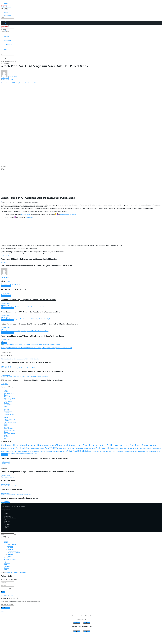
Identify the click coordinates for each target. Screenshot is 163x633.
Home (5, 3)
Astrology (7, 391)
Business (6, 403)
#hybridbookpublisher (66, 448)
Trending (6, 12)
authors (115, 448)
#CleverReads (52, 447)
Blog (5, 527)
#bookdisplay (26, 445)
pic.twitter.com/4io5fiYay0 (68, 214)
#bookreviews (149, 445)
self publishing (6, 286)
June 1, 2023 (4, 341)
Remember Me (7, 589)
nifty (125, 451)
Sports (6, 432)
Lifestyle (6, 420)
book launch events (9, 398)
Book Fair (7, 396)
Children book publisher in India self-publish (56, 451)
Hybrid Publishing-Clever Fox (109, 451)
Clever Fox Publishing (19, 506)
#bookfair (37, 445)
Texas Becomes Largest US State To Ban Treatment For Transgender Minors (31, 312)
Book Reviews (8, 401)
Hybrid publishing (9, 419)
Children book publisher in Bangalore (37, 451)
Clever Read (13, 76)
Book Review (8, 399)
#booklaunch (62, 445)
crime (5, 406)
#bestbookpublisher (10, 445)
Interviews (7, 521)
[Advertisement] (52, 49)
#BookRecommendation (94, 445)
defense (6, 407)
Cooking (9, 556)
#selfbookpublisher (104, 448)
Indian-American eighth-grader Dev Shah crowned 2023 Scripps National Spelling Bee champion (39, 324)
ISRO (122, 451)
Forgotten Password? (7, 595)
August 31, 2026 (5, 463)
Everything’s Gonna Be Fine (11, 489)
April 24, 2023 (5, 78)
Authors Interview (9, 393)
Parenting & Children (10, 422)
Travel (6, 435)
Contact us (7, 524)
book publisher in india (135, 448)
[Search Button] (15, 534)
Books (6, 514)
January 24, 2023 (6, 366)
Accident (6, 390)
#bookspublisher (23, 448)
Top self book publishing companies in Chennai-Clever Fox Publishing (28, 300)
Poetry (6, 424)
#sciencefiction (92, 448)
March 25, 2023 (5, 375)
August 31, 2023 (5, 305)
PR (5, 519)
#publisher (85, 448)
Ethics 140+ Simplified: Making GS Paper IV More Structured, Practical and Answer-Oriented (37, 472)
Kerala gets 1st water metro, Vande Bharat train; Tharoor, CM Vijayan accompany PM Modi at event (36, 348)
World (6, 438)
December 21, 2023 (6, 294)
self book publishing (154, 451)
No (86, 622)
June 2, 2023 (4, 329)
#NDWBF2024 (77, 448)
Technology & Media (10, 433)
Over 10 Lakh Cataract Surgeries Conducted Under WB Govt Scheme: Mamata (32, 371)
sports (13, 453)
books (159, 448)
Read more (4, 468)
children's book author (11, 451)
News (5, 523)
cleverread (92, 451)
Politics (6, 425)
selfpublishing (9, 453)
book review (145, 448)
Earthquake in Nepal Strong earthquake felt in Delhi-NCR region (26, 362)
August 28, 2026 (5, 484)
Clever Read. (4, 5)
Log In (2, 611)
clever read (98, 451)
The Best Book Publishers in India (22, 453)
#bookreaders (75, 445)
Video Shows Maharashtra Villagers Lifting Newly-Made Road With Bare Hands (32, 336)
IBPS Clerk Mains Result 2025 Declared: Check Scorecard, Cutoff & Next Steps (32, 380)
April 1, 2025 (4, 384)
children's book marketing (23, 451)
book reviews (153, 448)
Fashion (6, 412)
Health (6, 417)
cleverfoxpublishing (77, 450)
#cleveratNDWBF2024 (37, 448)
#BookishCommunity (49, 445)
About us (6, 526)
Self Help (6, 427)
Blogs (5, 395)
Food (5, 416)
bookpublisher (123, 448)
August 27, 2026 (5, 502)
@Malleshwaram (26, 214)
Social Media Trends (10, 518)
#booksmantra (8, 447)
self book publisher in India (142, 451)
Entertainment (8, 411)
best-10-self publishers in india (13, 289)
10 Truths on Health (8, 480)
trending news (33, 453)
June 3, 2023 (4, 317)
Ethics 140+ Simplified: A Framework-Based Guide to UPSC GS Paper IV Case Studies (34, 458)
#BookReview (134, 445)
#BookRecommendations (116, 445)
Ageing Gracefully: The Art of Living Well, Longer (20, 498)
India (119, 451)
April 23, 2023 (30, 217)
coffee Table (7, 404)
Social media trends (10, 61)
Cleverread (8, 506)
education (7, 409)
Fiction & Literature (9, 414)
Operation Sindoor (130, 451)
